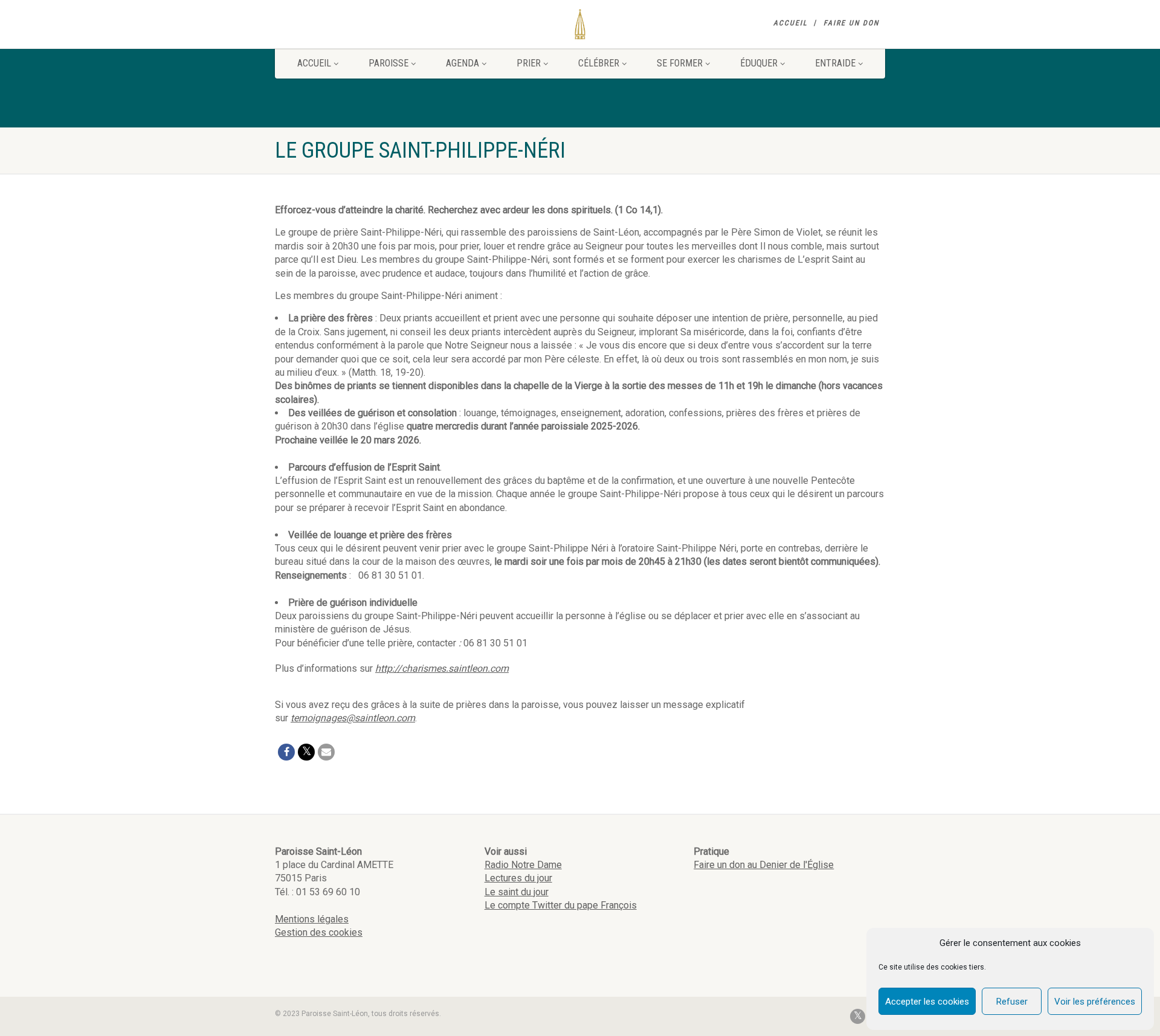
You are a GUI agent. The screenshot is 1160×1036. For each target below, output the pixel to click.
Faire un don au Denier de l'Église (764, 864)
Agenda (462, 63)
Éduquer (759, 63)
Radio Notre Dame (523, 864)
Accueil (790, 23)
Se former (680, 63)
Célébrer (598, 63)
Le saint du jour (517, 892)
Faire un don (851, 23)
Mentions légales (312, 919)
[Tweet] (306, 752)
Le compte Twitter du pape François (561, 905)
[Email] (326, 752)
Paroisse (388, 63)
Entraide (835, 63)
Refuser (1012, 1001)
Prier (529, 63)
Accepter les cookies (927, 1001)
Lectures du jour (518, 878)
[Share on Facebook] (286, 752)
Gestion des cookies (318, 932)
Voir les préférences (1094, 1001)
